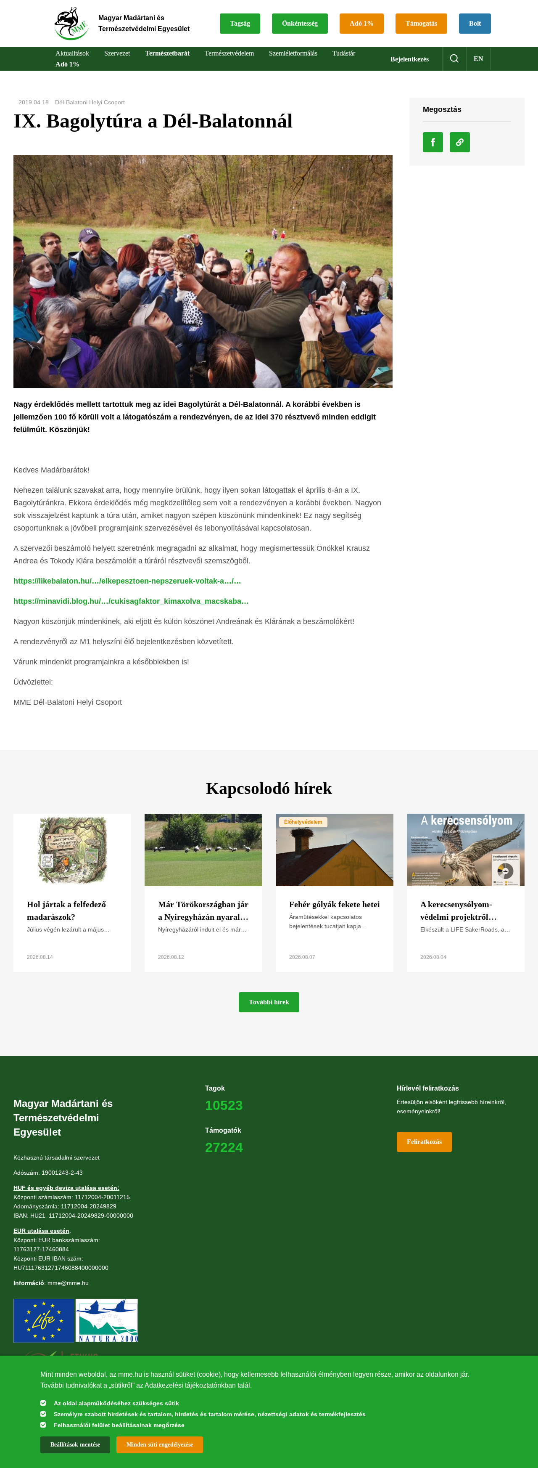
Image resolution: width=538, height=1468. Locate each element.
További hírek (269, 1002)
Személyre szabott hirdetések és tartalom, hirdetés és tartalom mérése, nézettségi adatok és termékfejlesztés (210, 1414)
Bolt (475, 23)
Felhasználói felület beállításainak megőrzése (119, 1425)
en (478, 58)
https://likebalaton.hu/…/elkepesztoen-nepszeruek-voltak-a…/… (127, 581)
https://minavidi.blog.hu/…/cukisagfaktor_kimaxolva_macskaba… (131, 601)
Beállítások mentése (75, 1444)
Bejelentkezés (409, 59)
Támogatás (421, 23)
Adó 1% (362, 23)
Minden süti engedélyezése (160, 1444)
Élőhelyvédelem (303, 822)
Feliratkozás (424, 1141)
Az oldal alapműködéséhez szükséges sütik (116, 1403)
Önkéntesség (300, 23)
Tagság (240, 23)
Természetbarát (167, 53)
